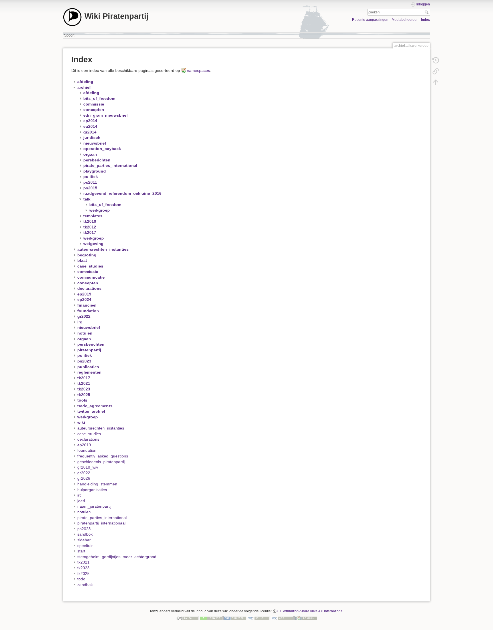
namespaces (198, 70)
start (81, 551)
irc (79, 495)
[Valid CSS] (282, 618)
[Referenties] (435, 71)
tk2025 (83, 573)
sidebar (84, 540)
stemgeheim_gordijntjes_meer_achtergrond (116, 556)
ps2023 (84, 528)
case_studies (89, 434)
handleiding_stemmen (97, 484)
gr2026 (83, 478)
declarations (88, 439)
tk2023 (83, 568)
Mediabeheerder (405, 20)
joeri (81, 501)
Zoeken (427, 12)
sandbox (85, 534)
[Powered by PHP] (234, 618)
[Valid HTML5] (258, 618)
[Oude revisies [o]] (435, 60)
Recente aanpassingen (370, 20)
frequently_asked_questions (102, 456)
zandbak (85, 584)
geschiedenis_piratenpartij (101, 461)
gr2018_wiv (87, 467)
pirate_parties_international (102, 517)
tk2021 (83, 562)
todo (81, 579)
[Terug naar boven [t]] (435, 82)
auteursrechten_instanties (100, 428)
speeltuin (85, 545)
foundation (86, 450)
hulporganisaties (92, 489)
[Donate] (211, 618)
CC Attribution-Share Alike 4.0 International (310, 611)
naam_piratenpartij (94, 506)
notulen (84, 512)
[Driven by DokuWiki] (305, 618)
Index (425, 20)
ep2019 (84, 445)
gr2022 (83, 473)
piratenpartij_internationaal (101, 523)
